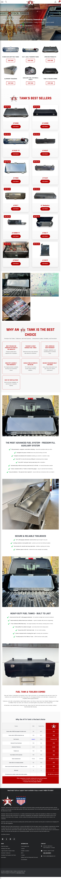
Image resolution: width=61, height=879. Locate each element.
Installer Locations (25, 850)
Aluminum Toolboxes (5, 852)
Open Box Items (4, 846)
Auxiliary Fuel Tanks (5, 848)
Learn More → (7, 294)
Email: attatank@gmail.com (49, 856)
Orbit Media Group (20, 872)
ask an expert (47, 853)
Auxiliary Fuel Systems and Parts (8, 855)
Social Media (24, 859)
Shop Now (10, 60)
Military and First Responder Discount (29, 857)
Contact (23, 855)
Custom (23, 848)
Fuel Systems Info (25, 846)
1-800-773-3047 (48, 790)
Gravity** (33, 739)
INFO (22, 852)
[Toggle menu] (2, 2)
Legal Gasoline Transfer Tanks (8, 850)
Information (3, 857)
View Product (16, 126)
